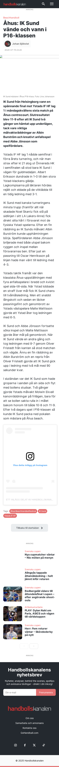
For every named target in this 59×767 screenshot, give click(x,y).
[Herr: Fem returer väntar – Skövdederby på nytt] (12, 631)
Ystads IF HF (10, 515)
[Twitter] (34, 745)
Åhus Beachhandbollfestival (23, 511)
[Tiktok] (43, 745)
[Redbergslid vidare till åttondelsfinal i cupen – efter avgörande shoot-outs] (12, 594)
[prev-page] (24, 646)
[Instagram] (15, 745)
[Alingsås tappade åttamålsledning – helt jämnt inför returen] (12, 575)
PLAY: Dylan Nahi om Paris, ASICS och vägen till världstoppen (39, 613)
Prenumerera (46, 692)
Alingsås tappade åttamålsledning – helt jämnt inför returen (39, 575)
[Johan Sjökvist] (8, 44)
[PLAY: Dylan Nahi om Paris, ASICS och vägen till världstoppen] (12, 613)
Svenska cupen (33, 551)
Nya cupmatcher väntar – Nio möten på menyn (40, 556)
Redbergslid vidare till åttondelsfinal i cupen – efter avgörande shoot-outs (40, 595)
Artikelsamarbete (34, 607)
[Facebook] (25, 745)
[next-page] (34, 646)
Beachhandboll (11, 17)
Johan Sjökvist (20, 43)
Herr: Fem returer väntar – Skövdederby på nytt (39, 631)
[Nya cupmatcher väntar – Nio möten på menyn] (12, 557)
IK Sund (42, 511)
